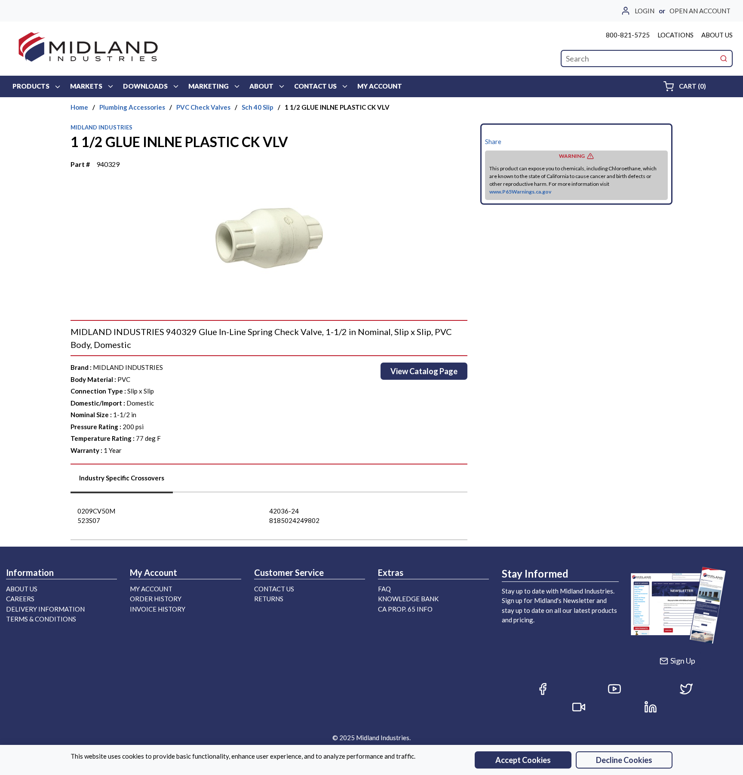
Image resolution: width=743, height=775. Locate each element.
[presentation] (122, 481)
